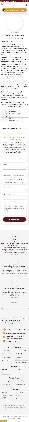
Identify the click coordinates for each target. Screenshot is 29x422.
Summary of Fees (20, 384)
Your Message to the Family (10, 201)
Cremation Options (6, 381)
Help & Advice (19, 392)
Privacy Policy (24, 416)
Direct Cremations (6, 357)
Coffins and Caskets (21, 381)
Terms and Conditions (21, 399)
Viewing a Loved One (21, 362)
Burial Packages (6, 384)
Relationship (6, 172)
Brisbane (4, 369)
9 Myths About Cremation (14, 288)
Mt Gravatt (18, 369)
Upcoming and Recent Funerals (7, 396)
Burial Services (6, 350)
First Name (5, 157)
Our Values (4, 392)
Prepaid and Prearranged (19, 358)
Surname (5, 164)
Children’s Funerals (20, 354)
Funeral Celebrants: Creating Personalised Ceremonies (14, 267)
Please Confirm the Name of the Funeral (13, 179)
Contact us (18, 395)
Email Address (6, 194)
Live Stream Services (21, 350)
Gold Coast (19, 373)
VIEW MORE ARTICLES (14, 302)
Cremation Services (7, 354)
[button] (26, 5)
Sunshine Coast (6, 373)
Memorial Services (6, 360)
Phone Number (6, 187)
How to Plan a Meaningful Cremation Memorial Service (14, 244)
